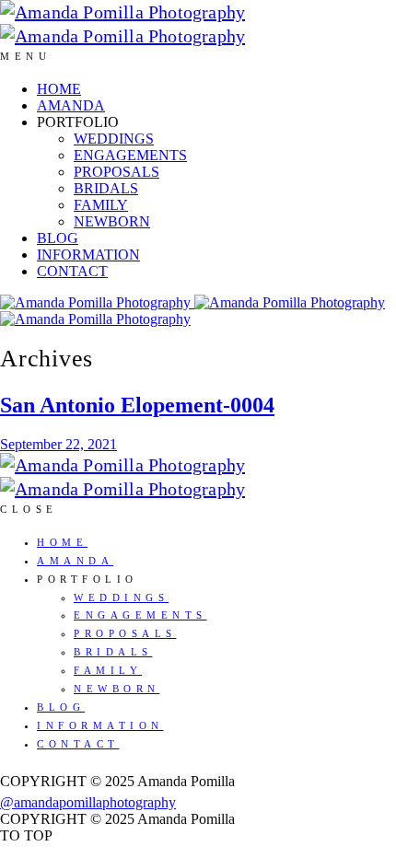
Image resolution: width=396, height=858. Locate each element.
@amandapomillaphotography (88, 802)
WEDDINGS (114, 138)
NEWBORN (112, 221)
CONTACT (72, 271)
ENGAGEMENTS (130, 155)
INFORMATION (88, 254)
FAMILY (101, 205)
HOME (59, 89)
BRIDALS (106, 188)
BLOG (57, 238)
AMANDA (71, 105)
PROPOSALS (116, 172)
